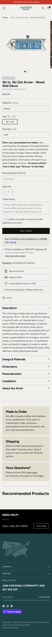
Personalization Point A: (14, 172)
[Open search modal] (43, 8)
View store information (15, 256)
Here (34, 472)
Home (5, 17)
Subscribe (44, 597)
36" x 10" (10, 121)
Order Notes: (8, 199)
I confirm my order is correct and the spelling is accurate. (22, 221)
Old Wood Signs (24, 622)
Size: (9, 116)
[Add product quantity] (12, 191)
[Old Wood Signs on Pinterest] (11, 606)
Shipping (6, 262)
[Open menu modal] (3, 8)
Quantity (6, 186)
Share (9, 298)
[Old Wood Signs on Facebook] (3, 606)
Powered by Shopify (10, 627)
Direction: (9, 129)
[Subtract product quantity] (4, 191)
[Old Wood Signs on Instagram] (7, 606)
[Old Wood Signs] (26, 8)
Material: (10, 102)
